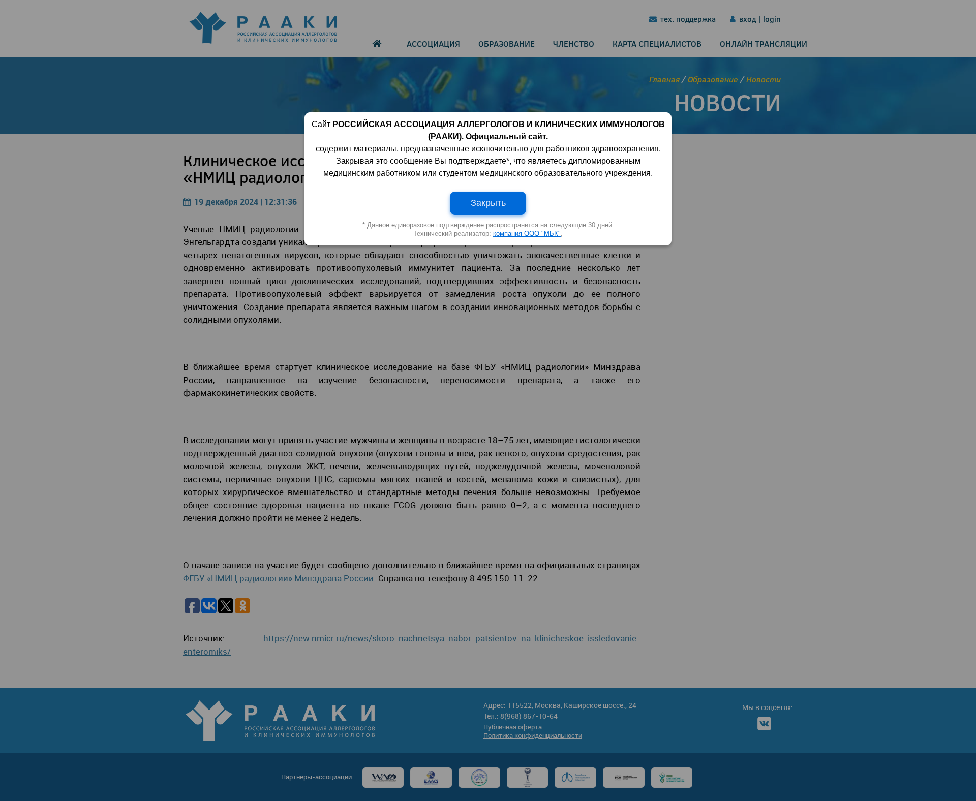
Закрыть (488, 203)
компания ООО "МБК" (527, 233)
